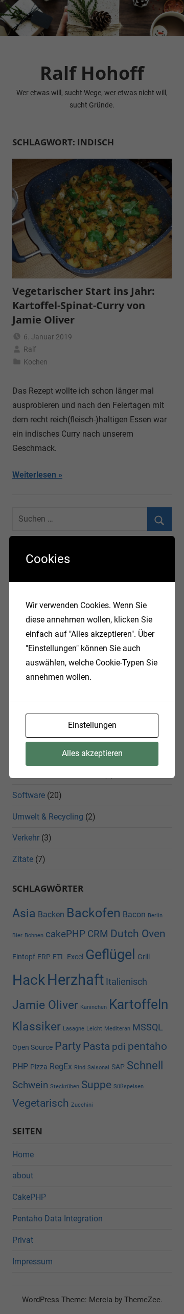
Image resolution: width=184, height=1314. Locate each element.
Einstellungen (92, 725)
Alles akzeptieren (92, 753)
